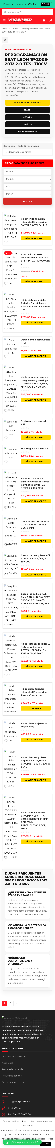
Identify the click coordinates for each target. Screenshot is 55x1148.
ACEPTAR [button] (45, 1144)
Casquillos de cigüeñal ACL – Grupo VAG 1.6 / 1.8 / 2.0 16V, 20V (36, 558)
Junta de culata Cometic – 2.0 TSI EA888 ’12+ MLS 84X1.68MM (35, 524)
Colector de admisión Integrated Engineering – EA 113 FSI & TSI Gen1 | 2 (34, 222)
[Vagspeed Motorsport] (20, 20)
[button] (22, 1142)
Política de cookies (11, 1075)
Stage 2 (27, 117)
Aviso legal (7, 1063)
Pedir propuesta (27, 131)
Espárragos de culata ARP (35, 448)
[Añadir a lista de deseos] (5, 242)
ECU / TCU (27, 124)
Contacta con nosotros (14, 1056)
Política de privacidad (13, 1069)
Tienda (14, 28)
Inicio (4, 28)
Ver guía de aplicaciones (27, 103)
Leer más (36, 708)
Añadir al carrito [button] (35, 238)
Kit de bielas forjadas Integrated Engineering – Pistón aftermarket (34, 692)
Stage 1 (27, 110)
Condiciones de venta (13, 1082)
